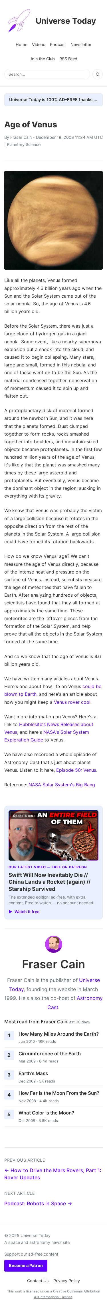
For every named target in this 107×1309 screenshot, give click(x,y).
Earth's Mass (33, 1073)
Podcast (58, 44)
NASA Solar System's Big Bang (62, 784)
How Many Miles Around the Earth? (59, 1034)
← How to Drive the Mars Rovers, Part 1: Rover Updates (52, 1173)
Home (21, 44)
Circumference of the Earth (50, 1054)
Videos (38, 44)
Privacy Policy (66, 1280)
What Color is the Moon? (46, 1113)
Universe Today (66, 21)
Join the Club (42, 58)
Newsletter (80, 44)
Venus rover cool (72, 702)
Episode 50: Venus (76, 770)
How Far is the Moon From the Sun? (59, 1093)
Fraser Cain (21, 137)
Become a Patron (26, 1265)
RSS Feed (68, 58)
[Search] (97, 74)
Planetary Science (24, 144)
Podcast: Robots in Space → (38, 1203)
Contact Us (38, 1280)
